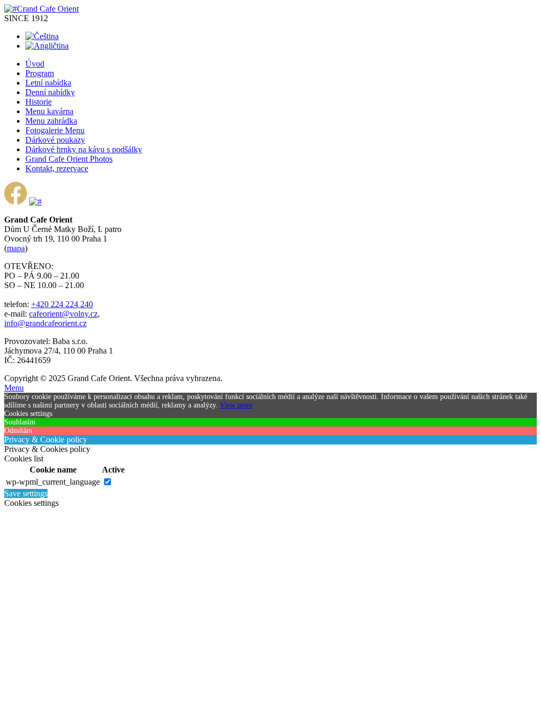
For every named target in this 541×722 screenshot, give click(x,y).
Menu (14, 387)
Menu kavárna (49, 111)
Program (39, 73)
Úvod (34, 63)
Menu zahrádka (51, 120)
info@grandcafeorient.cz (45, 323)
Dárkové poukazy (55, 139)
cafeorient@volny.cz (63, 313)
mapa (16, 248)
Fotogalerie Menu (55, 130)
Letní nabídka (48, 82)
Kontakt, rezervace (56, 168)
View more (236, 405)
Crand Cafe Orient (48, 8)
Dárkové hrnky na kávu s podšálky (83, 149)
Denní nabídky (50, 92)
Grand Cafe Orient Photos (69, 158)
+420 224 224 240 (62, 304)
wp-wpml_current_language (53, 481)
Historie (38, 101)
